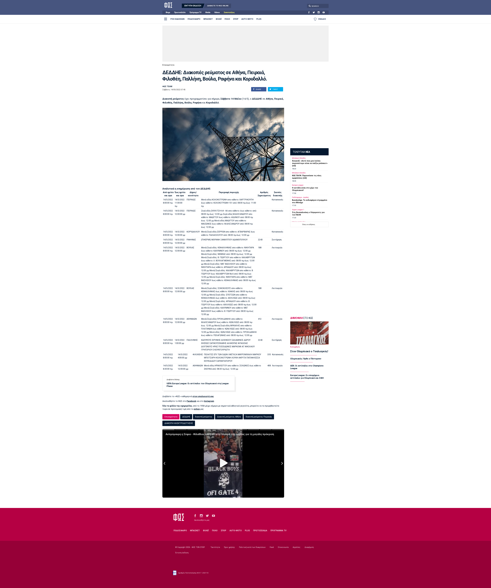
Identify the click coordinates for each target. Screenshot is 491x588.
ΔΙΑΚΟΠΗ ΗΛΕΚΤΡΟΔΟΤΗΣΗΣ (178, 423)
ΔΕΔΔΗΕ (186, 417)
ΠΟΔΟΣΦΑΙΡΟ (194, 19)
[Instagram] (320, 12)
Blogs (168, 12)
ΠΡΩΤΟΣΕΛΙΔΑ (260, 530)
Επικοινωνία (283, 547)
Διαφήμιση (309, 547)
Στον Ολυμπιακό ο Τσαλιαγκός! (309, 351)
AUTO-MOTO (247, 19)
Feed (272, 547)
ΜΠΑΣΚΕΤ (208, 19)
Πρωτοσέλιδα (179, 12)
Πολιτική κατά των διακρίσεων (252, 547)
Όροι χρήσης (229, 547)
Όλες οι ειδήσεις (308, 224)
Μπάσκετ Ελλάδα (298, 158)
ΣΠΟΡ (235, 19)
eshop (197, 409)
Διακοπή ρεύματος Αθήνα (229, 417)
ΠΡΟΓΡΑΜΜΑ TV (278, 530)
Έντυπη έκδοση (182, 553)
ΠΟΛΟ (227, 19)
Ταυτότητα (215, 547)
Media (207, 12)
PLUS (258, 19)
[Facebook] (310, 12)
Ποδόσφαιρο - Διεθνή (300, 197)
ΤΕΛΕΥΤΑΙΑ (301, 151)
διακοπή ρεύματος (203, 417)
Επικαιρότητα (168, 65)
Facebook (191, 401)
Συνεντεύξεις (229, 12)
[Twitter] (315, 12)
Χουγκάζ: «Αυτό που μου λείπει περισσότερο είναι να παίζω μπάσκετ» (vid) (310, 163)
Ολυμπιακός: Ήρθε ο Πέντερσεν (305, 358)
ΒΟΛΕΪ (218, 19)
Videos (217, 12)
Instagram (209, 401)
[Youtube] (325, 12)
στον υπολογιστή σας (203, 396)
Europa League (297, 185)
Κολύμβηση (295, 347)
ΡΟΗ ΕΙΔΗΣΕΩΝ (177, 19)
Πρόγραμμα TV (195, 12)
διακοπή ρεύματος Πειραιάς (259, 417)
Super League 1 (298, 210)
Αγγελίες (296, 547)
